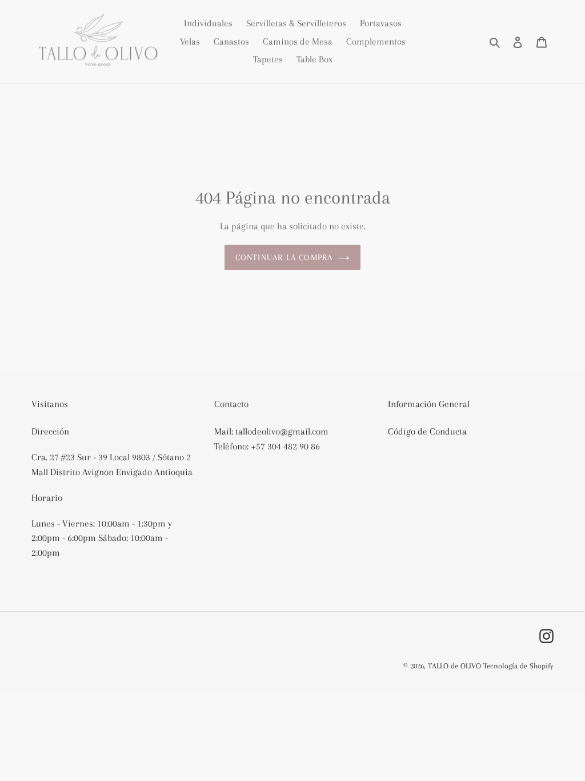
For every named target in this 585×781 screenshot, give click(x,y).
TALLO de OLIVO (454, 666)
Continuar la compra (284, 257)
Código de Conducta (427, 431)
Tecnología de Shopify (518, 666)
